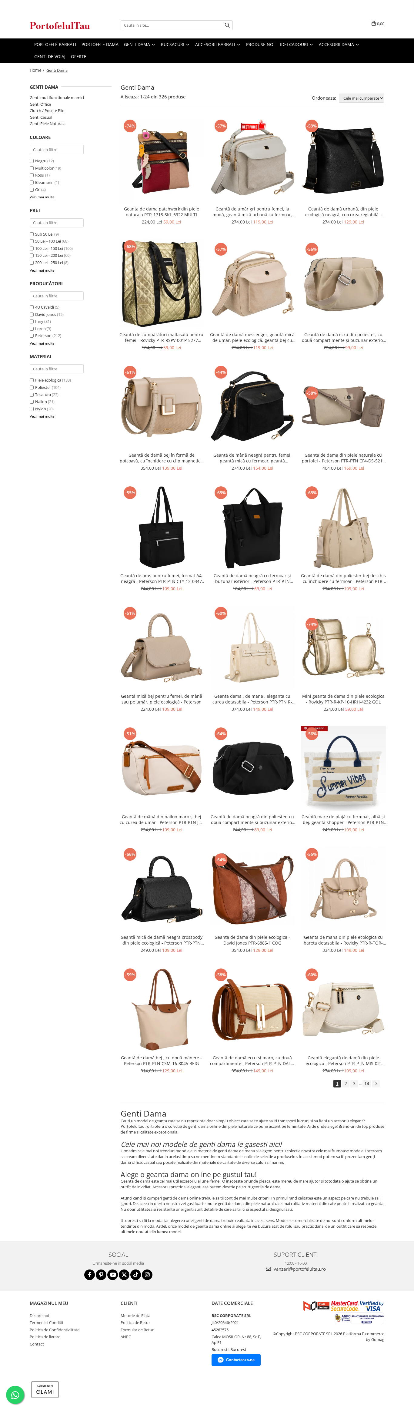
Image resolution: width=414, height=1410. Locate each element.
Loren (40, 328)
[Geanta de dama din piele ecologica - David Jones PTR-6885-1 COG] (252, 889)
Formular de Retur (137, 1329)
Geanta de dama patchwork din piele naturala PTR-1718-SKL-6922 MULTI (161, 211)
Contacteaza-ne (240, 1360)
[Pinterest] (101, 1274)
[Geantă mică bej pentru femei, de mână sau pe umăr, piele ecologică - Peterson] (161, 647)
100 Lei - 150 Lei (49, 248)
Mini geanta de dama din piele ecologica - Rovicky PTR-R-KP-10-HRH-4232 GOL (343, 699)
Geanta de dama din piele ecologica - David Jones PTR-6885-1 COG (252, 940)
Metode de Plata (135, 1315)
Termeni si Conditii (46, 1322)
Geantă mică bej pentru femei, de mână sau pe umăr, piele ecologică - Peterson (161, 699)
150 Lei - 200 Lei (49, 255)
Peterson (43, 335)
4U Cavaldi (44, 307)
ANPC (126, 1336)
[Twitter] (124, 1274)
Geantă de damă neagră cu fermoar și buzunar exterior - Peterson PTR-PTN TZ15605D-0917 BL (252, 578)
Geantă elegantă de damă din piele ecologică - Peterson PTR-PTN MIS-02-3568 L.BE (343, 1060)
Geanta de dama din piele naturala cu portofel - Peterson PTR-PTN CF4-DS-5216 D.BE (343, 458)
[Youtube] (112, 1274)
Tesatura (43, 394)
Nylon (40, 409)
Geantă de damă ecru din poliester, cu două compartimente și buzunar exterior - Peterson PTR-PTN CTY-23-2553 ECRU (343, 337)
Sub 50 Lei (44, 234)
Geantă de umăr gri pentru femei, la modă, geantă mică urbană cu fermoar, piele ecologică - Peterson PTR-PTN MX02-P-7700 (252, 211)
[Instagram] (147, 1274)
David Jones (45, 314)
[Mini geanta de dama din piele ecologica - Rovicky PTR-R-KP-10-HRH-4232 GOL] (343, 647)
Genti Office (40, 104)
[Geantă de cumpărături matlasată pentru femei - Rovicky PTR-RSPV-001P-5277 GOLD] (161, 284)
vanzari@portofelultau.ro (299, 1269)
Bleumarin (44, 182)
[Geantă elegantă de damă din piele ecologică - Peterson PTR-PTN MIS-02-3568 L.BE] (343, 1009)
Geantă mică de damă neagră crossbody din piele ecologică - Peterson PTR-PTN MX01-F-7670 (161, 940)
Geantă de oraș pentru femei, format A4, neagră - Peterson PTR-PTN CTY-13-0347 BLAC (161, 578)
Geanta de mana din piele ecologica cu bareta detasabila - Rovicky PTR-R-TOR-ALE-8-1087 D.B (343, 940)
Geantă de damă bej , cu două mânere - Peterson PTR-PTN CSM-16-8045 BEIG (161, 1060)
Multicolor (44, 168)
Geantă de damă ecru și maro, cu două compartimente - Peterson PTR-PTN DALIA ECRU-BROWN (252, 1060)
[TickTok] (135, 1274)
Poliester (43, 387)
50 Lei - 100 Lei (48, 241)
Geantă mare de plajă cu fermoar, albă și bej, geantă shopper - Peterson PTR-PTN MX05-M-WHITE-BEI (343, 819)
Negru (40, 161)
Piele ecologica (48, 380)
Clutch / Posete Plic (47, 110)
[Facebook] (89, 1274)
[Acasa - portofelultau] (60, 25)
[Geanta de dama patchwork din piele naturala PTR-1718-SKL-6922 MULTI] (161, 160)
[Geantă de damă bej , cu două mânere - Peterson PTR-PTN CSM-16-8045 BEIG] (161, 1009)
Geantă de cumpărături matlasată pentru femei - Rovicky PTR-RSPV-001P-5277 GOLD (161, 337)
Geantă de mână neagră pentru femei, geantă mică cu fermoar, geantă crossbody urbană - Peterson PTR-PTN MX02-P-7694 (252, 458)
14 (366, 1083)
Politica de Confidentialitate (54, 1329)
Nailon (41, 401)
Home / (37, 70)
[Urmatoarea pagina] (376, 1083)
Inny (39, 321)
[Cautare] (227, 25)
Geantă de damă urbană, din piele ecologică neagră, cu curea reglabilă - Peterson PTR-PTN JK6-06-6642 (343, 211)
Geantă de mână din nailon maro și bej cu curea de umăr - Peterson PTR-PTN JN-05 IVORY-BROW (161, 819)
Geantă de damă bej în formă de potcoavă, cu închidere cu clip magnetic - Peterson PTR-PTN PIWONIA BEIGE (161, 458)
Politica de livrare (45, 1336)
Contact (37, 1344)
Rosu (39, 175)
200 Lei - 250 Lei (49, 262)
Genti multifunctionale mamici (57, 97)
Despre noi (39, 1315)
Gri (37, 189)
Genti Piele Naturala (47, 123)
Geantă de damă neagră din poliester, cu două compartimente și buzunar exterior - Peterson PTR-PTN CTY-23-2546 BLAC (252, 819)
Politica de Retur (135, 1322)
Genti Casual (41, 117)
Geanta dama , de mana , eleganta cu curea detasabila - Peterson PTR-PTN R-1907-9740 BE (252, 699)
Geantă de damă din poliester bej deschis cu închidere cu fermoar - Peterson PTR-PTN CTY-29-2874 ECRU (343, 578)
